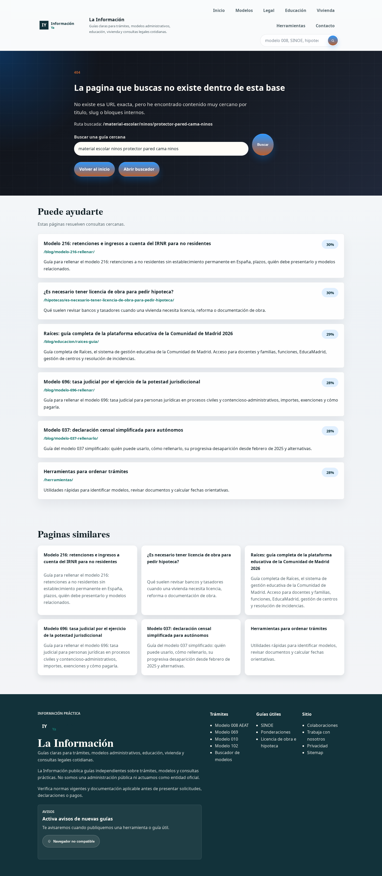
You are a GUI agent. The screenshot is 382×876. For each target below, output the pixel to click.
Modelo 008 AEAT (232, 725)
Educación (295, 10)
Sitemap (315, 752)
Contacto (325, 26)
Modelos (244, 10)
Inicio (219, 10)
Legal (268, 10)
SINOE (267, 725)
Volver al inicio (94, 169)
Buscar (262, 145)
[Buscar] (333, 40)
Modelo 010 (226, 739)
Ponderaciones (276, 732)
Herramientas (290, 26)
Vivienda (326, 10)
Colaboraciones (322, 725)
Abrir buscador (139, 169)
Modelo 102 (226, 746)
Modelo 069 (226, 732)
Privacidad (317, 746)
